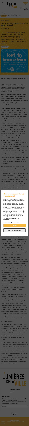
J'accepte (14, 225)
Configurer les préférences (14, 230)
